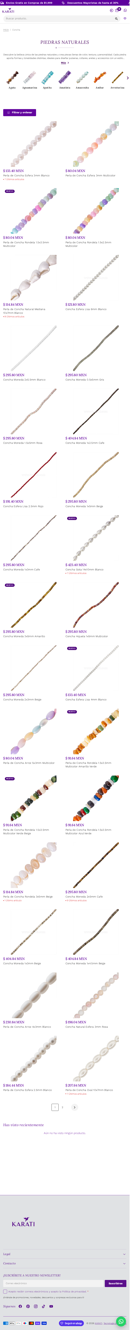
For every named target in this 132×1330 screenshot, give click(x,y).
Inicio (6, 29)
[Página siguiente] (74, 1107)
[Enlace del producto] (33, 151)
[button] (125, 18)
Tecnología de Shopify (115, 1323)
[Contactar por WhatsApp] (121, 1321)
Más (63, 62)
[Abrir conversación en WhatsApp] (125, 10)
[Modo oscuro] (111, 10)
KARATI (98, 1323)
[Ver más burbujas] (127, 78)
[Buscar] (116, 19)
